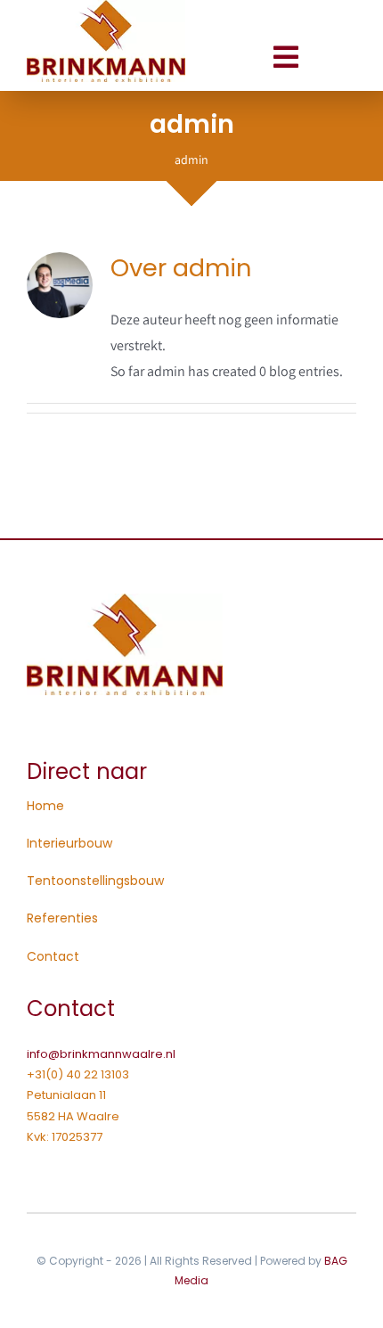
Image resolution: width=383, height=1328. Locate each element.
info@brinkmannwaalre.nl (101, 1053)
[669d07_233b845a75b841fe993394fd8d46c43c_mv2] (125, 600)
